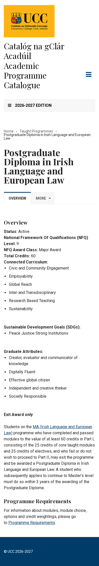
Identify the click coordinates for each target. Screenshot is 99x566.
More (41, 198)
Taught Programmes (36, 131)
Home (8, 131)
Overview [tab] (17, 198)
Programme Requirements (31, 522)
